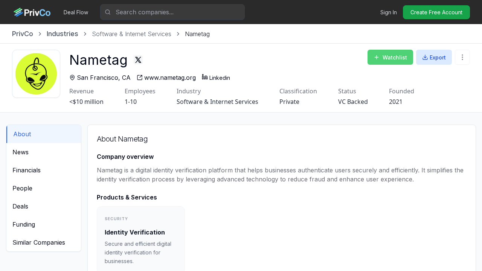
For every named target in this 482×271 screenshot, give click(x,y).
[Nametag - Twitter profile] (138, 59)
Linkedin (219, 78)
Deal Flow (76, 12)
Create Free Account (436, 12)
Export (438, 57)
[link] (197, 33)
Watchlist (395, 57)
